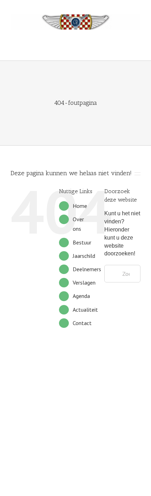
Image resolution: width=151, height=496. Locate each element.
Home (80, 205)
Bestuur (82, 242)
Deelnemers (87, 269)
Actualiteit (85, 309)
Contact (82, 322)
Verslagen (84, 282)
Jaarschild (84, 255)
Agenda (81, 295)
